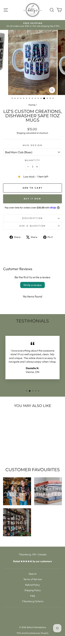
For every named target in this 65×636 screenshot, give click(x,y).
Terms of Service (32, 579)
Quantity (32, 160)
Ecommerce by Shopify (37, 633)
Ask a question (32, 225)
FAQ (32, 595)
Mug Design (32, 145)
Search (32, 573)
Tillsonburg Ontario (32, 601)
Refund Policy (32, 584)
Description (32, 218)
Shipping (21, 132)
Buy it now (32, 198)
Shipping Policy (32, 590)
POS (19, 633)
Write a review (32, 285)
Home (32, 104)
